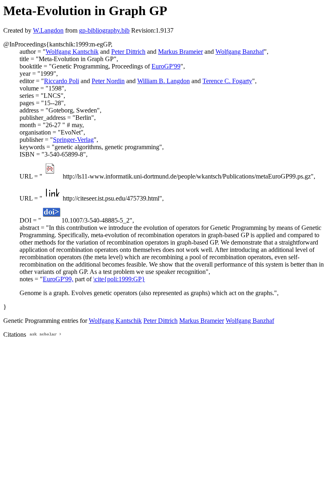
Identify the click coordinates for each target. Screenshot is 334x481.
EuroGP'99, (58, 279)
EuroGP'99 (166, 66)
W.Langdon (48, 30)
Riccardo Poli (61, 80)
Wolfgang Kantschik (72, 51)
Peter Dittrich (128, 51)
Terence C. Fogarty (227, 80)
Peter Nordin (108, 80)
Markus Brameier (180, 51)
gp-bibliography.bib (104, 30)
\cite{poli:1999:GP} (119, 279)
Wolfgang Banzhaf (239, 51)
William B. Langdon (163, 80)
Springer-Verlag (73, 139)
